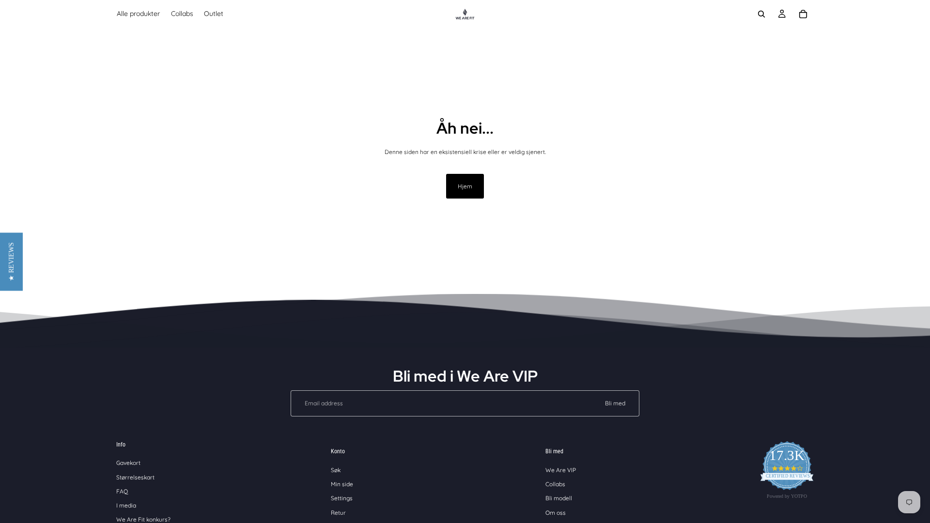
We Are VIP (560, 470)
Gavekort (128, 462)
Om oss (555, 512)
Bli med (615, 403)
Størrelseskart (135, 477)
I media (126, 505)
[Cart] (803, 14)
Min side (342, 484)
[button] (11, 261)
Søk (336, 470)
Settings (342, 498)
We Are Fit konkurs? (143, 519)
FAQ (122, 491)
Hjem (465, 186)
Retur (338, 512)
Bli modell (558, 498)
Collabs (555, 484)
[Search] (761, 14)
